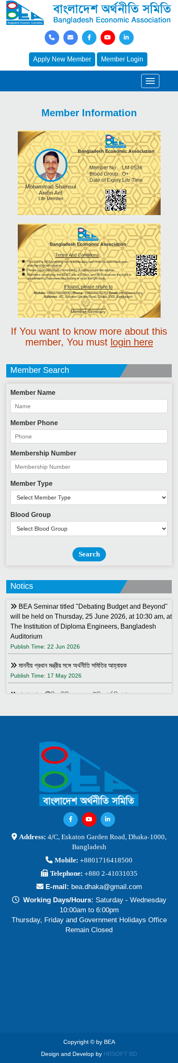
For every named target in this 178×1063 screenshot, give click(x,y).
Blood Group (30, 514)
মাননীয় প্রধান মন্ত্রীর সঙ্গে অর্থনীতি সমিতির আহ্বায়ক (72, 665)
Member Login (122, 59)
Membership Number (43, 453)
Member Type (31, 483)
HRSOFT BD (120, 1054)
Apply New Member (62, 59)
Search (89, 554)
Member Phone (34, 422)
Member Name (32, 392)
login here (132, 342)
